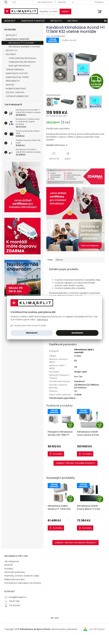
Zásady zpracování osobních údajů (30, 325)
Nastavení (31, 332)
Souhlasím (77, 332)
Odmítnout (42, 320)
